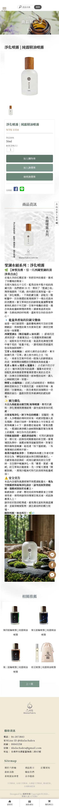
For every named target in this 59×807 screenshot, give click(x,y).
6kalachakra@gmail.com (26, 747)
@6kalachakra (26, 740)
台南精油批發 (29, 786)
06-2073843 (17, 736)
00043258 (16, 744)
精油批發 (47, 783)
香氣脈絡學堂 (12, 776)
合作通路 (29, 776)
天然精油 (11, 783)
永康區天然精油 (35, 783)
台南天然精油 (21, 783)
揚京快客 (27, 793)
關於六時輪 (10, 767)
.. (48, 793)
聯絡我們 (29, 771)
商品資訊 (29, 204)
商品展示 (29, 767)
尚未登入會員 (57, 213)
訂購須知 (45, 767)
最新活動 (9, 771)
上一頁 (29, 684)
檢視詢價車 (29, 176)
